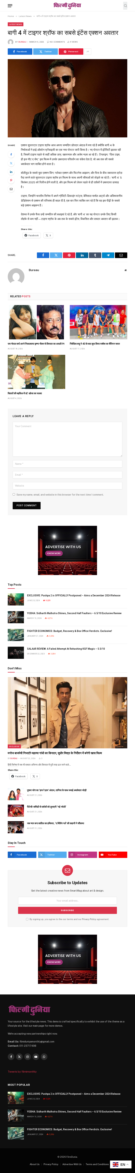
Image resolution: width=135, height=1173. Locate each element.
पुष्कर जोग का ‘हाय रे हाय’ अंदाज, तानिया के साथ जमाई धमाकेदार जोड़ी (56, 790)
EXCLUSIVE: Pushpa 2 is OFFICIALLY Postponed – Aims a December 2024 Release (73, 595)
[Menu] (10, 6)
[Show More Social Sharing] (87, 51)
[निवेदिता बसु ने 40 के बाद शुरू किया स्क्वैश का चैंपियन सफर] (98, 322)
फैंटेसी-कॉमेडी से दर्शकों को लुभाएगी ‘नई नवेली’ (46, 806)
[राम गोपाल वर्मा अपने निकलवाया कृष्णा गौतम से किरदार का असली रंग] (36, 322)
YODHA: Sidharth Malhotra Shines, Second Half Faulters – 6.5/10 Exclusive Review (74, 613)
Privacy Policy (89, 919)
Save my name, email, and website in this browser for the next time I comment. (60, 494)
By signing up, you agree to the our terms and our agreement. (69, 919)
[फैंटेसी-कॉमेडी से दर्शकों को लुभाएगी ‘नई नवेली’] (16, 811)
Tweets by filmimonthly (22, 1071)
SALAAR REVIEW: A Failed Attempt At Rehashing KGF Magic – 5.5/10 (66, 648)
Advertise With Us (72, 1164)
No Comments (57, 42)
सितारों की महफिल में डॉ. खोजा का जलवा (25, 393)
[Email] (11, 189)
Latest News (15, 24)
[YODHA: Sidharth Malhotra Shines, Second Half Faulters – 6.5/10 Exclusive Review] (16, 617)
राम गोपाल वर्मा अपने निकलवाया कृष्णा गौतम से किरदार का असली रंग (36, 343)
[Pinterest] (11, 180)
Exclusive (14, 746)
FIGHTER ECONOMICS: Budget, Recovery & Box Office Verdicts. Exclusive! (69, 631)
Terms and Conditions (97, 1164)
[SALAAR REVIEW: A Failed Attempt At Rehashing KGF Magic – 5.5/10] (16, 653)
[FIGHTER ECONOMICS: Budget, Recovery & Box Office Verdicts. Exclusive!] (16, 635)
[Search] (125, 6)
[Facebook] (11, 154)
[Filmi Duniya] (67, 5)
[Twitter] (11, 163)
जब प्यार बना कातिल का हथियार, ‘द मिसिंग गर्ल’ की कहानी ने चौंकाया (55, 823)
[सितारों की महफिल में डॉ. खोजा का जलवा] (36, 372)
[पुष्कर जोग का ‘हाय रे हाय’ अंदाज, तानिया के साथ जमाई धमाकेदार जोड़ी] (16, 794)
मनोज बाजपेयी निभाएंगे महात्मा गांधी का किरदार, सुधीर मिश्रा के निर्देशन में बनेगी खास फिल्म (55, 753)
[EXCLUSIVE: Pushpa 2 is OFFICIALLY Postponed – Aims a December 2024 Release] (16, 599)
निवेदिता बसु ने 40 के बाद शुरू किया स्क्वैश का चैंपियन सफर (95, 343)
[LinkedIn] (11, 171)
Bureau (22, 42)
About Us (35, 1164)
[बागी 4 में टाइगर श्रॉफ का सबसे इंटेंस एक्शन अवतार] (67, 98)
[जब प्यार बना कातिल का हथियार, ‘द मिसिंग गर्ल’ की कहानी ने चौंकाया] (16, 827)
